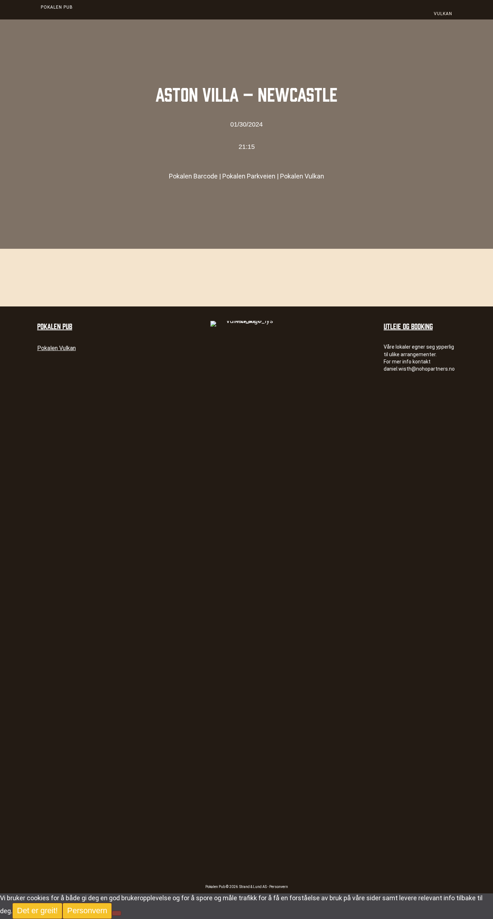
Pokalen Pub (57, 7)
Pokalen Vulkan (302, 176)
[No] (116, 913)
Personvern (278, 887)
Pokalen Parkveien (248, 176)
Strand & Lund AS (253, 887)
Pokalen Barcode (193, 176)
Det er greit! (37, 910)
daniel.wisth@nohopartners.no (419, 369)
